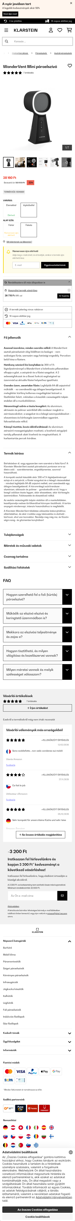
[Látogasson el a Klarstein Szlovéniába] (28, 1145)
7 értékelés (28, 73)
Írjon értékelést (38, 707)
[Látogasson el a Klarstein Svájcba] (20, 1127)
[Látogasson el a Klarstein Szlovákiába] (5, 1136)
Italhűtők (8, 996)
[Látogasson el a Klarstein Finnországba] (51, 1136)
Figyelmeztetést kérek (55, 265)
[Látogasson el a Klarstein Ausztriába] (13, 1127)
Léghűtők (8, 1002)
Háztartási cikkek (20, 53)
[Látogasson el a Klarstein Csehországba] (13, 1136)
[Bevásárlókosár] (69, 30)
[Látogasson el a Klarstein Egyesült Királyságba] (51, 1127)
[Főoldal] (7, 53)
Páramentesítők (12, 961)
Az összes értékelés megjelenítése (41, 834)
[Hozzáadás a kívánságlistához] (70, 66)
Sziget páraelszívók (13, 968)
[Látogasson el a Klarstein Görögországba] (36, 1145)
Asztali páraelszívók (63, 53)
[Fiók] (51, 30)
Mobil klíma (9, 954)
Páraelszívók (41, 53)
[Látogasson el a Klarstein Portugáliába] (20, 1145)
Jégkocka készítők (13, 989)
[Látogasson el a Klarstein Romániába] (36, 1136)
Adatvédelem (13, 906)
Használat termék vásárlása (22, 290)
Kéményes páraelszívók (16, 975)
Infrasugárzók (10, 982)
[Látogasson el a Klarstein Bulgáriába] (44, 1136)
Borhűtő (7, 947)
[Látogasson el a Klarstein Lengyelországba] (20, 1136)
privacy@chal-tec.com (57, 913)
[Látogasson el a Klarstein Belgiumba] (5, 1145)
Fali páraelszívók (12, 1009)
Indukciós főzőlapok (14, 1016)
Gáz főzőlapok (10, 1023)
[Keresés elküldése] (6, 41)
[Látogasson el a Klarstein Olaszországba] (36, 1127)
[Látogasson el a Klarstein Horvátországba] (28, 1136)
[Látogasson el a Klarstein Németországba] (5, 1127)
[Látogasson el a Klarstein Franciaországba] (28, 1127)
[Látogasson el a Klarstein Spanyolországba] (44, 1127)
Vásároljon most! (10, 14)
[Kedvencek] (60, 30)
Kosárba (65, 296)
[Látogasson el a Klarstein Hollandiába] (13, 1145)
